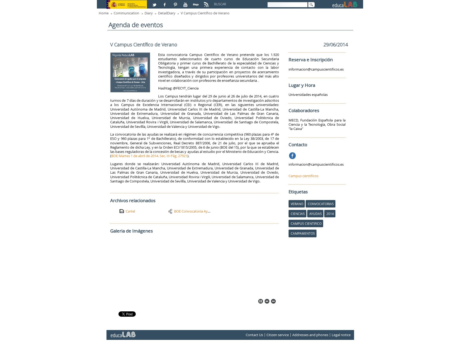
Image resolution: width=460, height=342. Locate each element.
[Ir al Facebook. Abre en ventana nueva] (293, 154)
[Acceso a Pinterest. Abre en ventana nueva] (175, 2)
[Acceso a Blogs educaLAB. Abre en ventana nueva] (196, 2)
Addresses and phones (310, 334)
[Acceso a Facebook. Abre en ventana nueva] (165, 2)
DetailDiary (166, 13)
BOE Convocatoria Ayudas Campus (201, 211)
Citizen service (277, 334)
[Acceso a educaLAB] (122, 332)
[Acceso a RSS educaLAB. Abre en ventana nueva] (207, 2)
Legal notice (341, 334)
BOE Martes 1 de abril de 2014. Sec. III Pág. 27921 (149, 155)
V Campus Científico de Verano (205, 13)
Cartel (130, 211)
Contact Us (254, 334)
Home (104, 13)
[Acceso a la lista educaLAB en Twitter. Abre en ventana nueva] (155, 2)
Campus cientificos (303, 175)
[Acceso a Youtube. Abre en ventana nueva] (186, 2)
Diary (149, 13)
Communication (126, 13)
